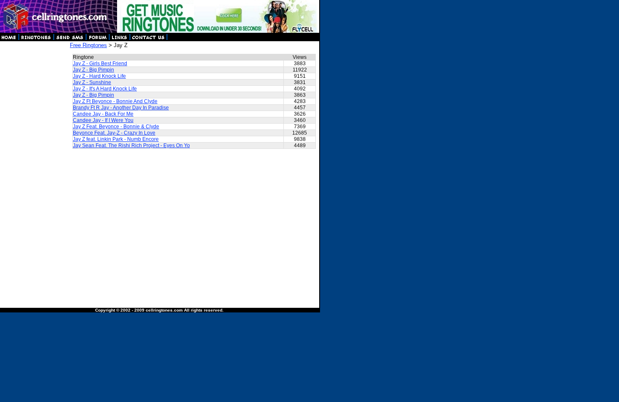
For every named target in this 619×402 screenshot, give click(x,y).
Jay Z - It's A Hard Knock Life (105, 89)
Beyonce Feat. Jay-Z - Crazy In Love (114, 133)
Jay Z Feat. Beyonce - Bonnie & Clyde (116, 127)
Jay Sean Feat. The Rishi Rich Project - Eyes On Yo (131, 145)
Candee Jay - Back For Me (103, 114)
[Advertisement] (34, 168)
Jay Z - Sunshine (92, 82)
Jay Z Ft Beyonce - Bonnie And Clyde (115, 101)
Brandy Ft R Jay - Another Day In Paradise (121, 108)
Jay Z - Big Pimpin (93, 70)
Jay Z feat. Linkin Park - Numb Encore (116, 139)
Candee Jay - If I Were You (103, 120)
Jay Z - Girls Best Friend (100, 63)
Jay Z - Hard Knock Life (99, 76)
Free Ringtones (88, 45)
